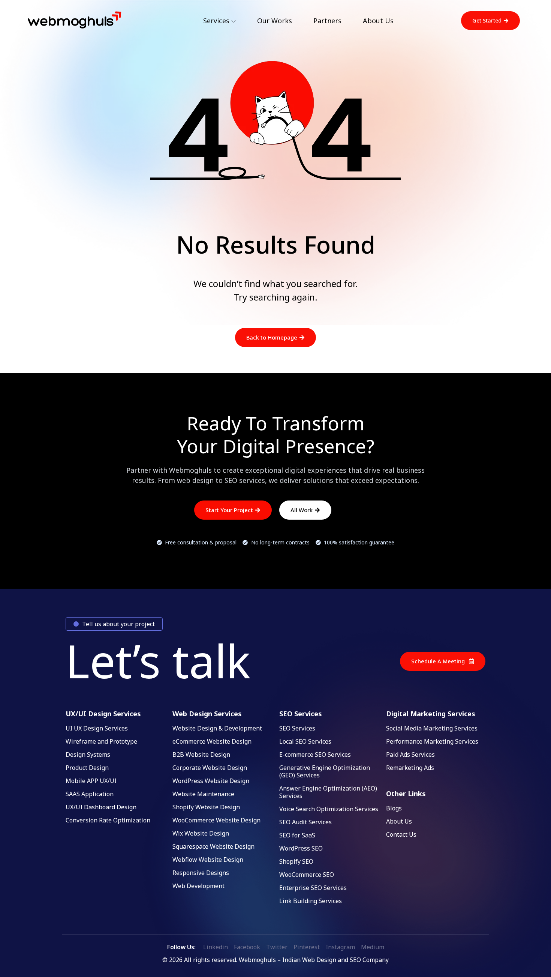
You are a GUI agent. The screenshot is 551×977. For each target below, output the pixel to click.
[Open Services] (233, 21)
